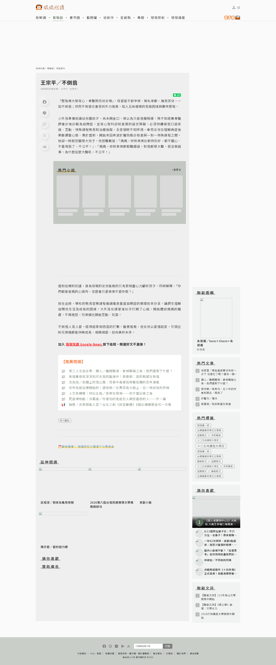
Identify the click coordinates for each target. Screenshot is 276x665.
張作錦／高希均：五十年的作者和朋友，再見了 (218, 390)
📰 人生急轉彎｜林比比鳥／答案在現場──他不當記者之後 (107, 393)
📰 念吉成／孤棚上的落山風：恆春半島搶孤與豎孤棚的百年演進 (110, 382)
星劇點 (125, 17)
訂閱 (167, 646)
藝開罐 (92, 17)
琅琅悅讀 (40, 68)
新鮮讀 (41, 17)
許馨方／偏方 (209, 398)
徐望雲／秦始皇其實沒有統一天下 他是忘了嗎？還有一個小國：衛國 (218, 372)
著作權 (132, 653)
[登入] (233, 7)
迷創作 (108, 17)
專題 (140, 17)
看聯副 (58, 17)
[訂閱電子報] (230, 17)
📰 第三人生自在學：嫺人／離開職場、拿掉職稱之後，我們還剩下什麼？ (117, 371)
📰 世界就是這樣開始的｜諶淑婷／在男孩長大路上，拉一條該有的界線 (115, 387)
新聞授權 (109, 653)
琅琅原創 (158, 17)
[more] (176, 169)
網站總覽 (194, 653)
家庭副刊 (60, 68)
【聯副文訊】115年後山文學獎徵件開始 (218, 597)
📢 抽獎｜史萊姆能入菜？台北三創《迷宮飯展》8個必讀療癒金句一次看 (116, 404)
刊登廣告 (81, 653)
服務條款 (122, 653)
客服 (99, 653)
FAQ (92, 653)
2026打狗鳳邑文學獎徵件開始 (218, 615)
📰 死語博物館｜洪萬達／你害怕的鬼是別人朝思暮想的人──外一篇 (113, 399)
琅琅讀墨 (178, 17)
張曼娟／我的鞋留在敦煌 (216, 404)
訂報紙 (169, 653)
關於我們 (181, 653)
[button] (45, 124)
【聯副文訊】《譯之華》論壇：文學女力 (216, 606)
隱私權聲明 (143, 653)
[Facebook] (45, 102)
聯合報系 (157, 653)
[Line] (45, 113)
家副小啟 (146, 502)
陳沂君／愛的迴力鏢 (54, 547)
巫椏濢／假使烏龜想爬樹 (57, 502)
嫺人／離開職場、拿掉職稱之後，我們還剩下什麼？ (218, 381)
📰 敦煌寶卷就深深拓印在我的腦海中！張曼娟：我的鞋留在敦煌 (110, 376)
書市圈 (75, 17)
